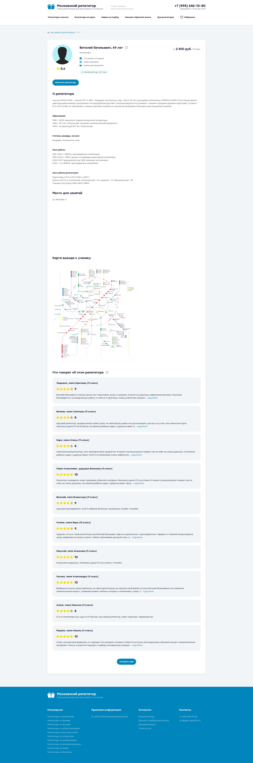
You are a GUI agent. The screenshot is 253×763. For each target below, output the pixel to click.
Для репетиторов (146, 724)
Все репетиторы (146, 717)
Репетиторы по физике (58, 720)
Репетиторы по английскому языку (64, 744)
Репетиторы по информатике (61, 740)
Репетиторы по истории (59, 724)
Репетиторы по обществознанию (63, 728)
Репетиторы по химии (58, 748)
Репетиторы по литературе (60, 736)
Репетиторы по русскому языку (62, 732)
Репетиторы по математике (60, 717)
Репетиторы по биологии (59, 752)
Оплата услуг (145, 728)
